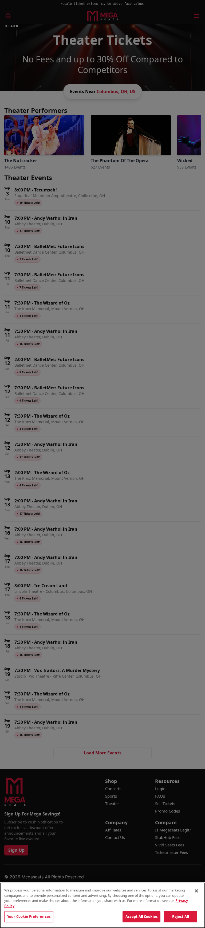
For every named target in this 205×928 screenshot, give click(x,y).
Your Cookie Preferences (28, 916)
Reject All (180, 916)
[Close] (196, 891)
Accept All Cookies (141, 916)
